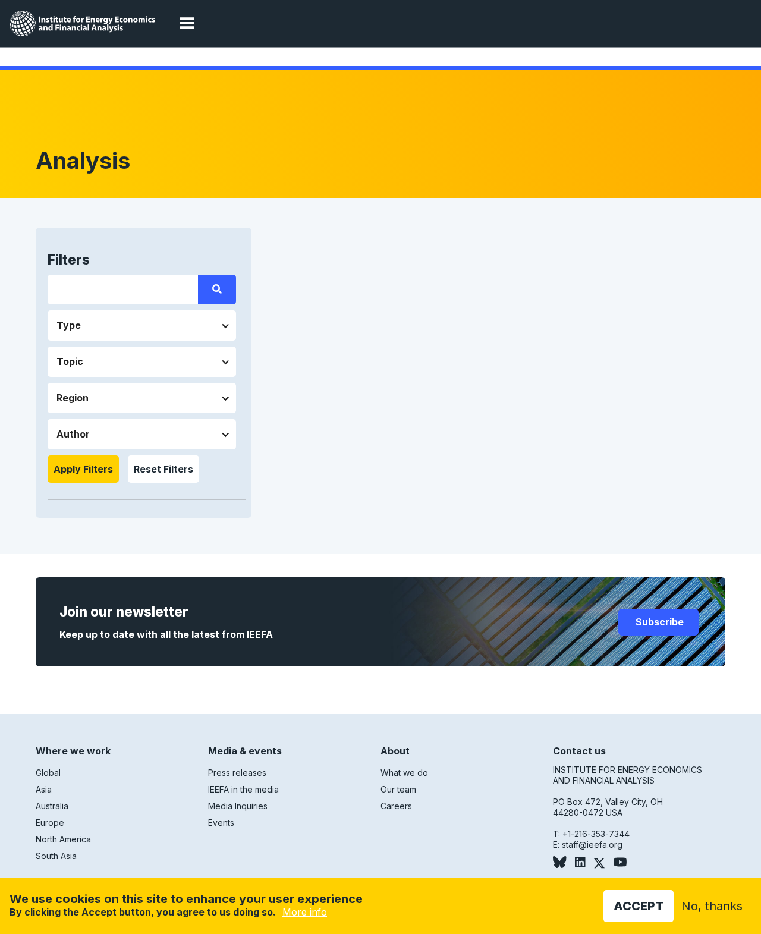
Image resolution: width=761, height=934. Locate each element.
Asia (44, 789)
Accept (638, 906)
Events (221, 822)
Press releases (237, 773)
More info (304, 912)
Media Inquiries (238, 806)
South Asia (56, 856)
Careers (396, 806)
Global (48, 773)
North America (63, 839)
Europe (50, 822)
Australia (52, 806)
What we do (404, 773)
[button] (187, 23)
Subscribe (658, 622)
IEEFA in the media (243, 789)
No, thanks (712, 906)
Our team (398, 789)
